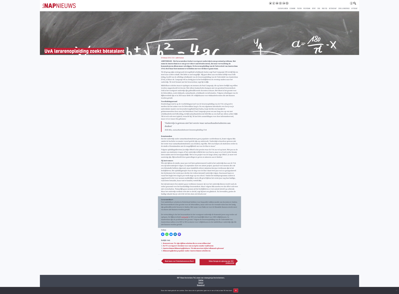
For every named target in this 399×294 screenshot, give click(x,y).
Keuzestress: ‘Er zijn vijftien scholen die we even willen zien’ (187, 243)
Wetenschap (333, 8)
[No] (396, 290)
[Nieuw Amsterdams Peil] (59, 7)
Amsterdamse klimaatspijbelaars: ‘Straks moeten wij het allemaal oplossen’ (193, 248)
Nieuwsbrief (201, 285)
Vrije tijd (324, 8)
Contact (200, 282)
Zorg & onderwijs (344, 8)
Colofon (200, 280)
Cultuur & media (283, 8)
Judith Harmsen (180, 57)
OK (235, 290)
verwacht (184, 217)
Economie (292, 8)
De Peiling (354, 8)
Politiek (299, 8)
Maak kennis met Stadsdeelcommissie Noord (179, 261)
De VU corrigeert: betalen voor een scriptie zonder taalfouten (188, 246)
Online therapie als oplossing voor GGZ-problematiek (221, 262)
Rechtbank (306, 8)
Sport (314, 8)
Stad (318, 8)
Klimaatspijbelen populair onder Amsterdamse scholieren (187, 251)
